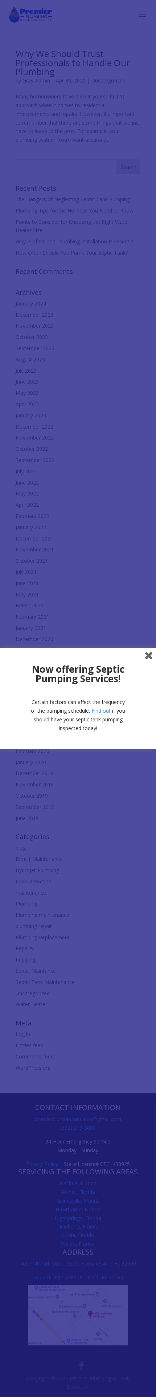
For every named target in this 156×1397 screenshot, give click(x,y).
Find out (101, 710)
